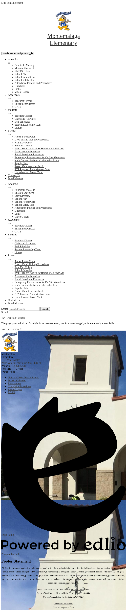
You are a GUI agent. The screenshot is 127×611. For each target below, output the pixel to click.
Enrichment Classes (25, 103)
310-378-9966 (77, 589)
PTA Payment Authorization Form (32, 169)
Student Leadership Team (28, 124)
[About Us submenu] (9, 63)
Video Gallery (22, 92)
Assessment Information (27, 151)
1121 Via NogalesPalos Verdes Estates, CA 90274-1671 (21, 361)
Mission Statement (24, 68)
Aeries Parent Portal (25, 136)
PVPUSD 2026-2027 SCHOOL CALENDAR (39, 148)
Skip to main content (12, 2)
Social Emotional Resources (29, 154)
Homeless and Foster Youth (29, 172)
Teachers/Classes (23, 100)
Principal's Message (25, 65)
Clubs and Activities (25, 118)
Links (18, 89)
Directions (20, 86)
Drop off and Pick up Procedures (32, 139)
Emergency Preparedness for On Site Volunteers (40, 157)
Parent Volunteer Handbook (29, 166)
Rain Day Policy (23, 142)
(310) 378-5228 (17, 365)
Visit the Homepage (11, 329)
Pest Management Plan (63, 607)
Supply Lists (21, 163)
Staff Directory (22, 71)
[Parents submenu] (9, 134)
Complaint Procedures (63, 603)
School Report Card (25, 77)
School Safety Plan (24, 80)
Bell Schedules (22, 121)
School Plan (21, 74)
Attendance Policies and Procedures (33, 83)
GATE (18, 106)
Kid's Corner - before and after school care (37, 160)
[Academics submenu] (9, 98)
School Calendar (23, 145)
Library (18, 127)
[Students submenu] (9, 113)
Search (4, 308)
